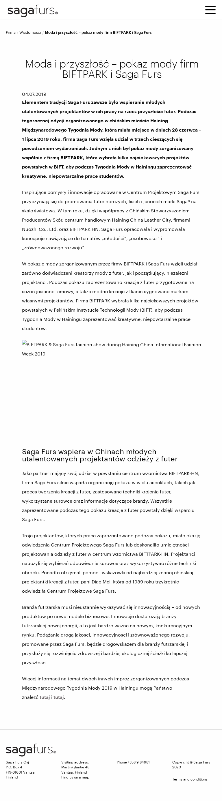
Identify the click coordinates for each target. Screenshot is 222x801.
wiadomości (30, 32)
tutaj (45, 697)
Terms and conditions (190, 779)
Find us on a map (75, 777)
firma (11, 32)
